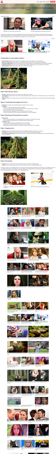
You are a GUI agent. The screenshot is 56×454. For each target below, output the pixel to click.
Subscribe (52, 1)
